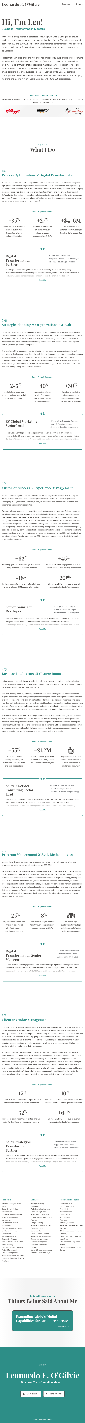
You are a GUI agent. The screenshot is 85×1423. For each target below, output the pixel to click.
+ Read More (42, 280)
